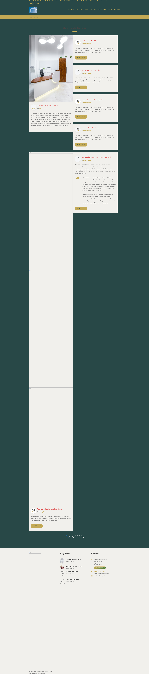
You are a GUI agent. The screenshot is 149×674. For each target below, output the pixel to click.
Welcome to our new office (47, 106)
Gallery (71, 10)
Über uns (79, 10)
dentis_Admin (42, 108)
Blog (86, 10)
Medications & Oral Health (92, 100)
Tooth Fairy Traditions (90, 41)
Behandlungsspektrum (98, 10)
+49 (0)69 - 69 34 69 (36, 0)
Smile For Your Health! (90, 70)
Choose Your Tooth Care (91, 128)
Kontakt (117, 10)
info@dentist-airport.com (105, 0)
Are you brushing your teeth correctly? (97, 157)
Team (110, 10)
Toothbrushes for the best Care (49, 509)
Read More (82, 57)
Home (30, 17)
